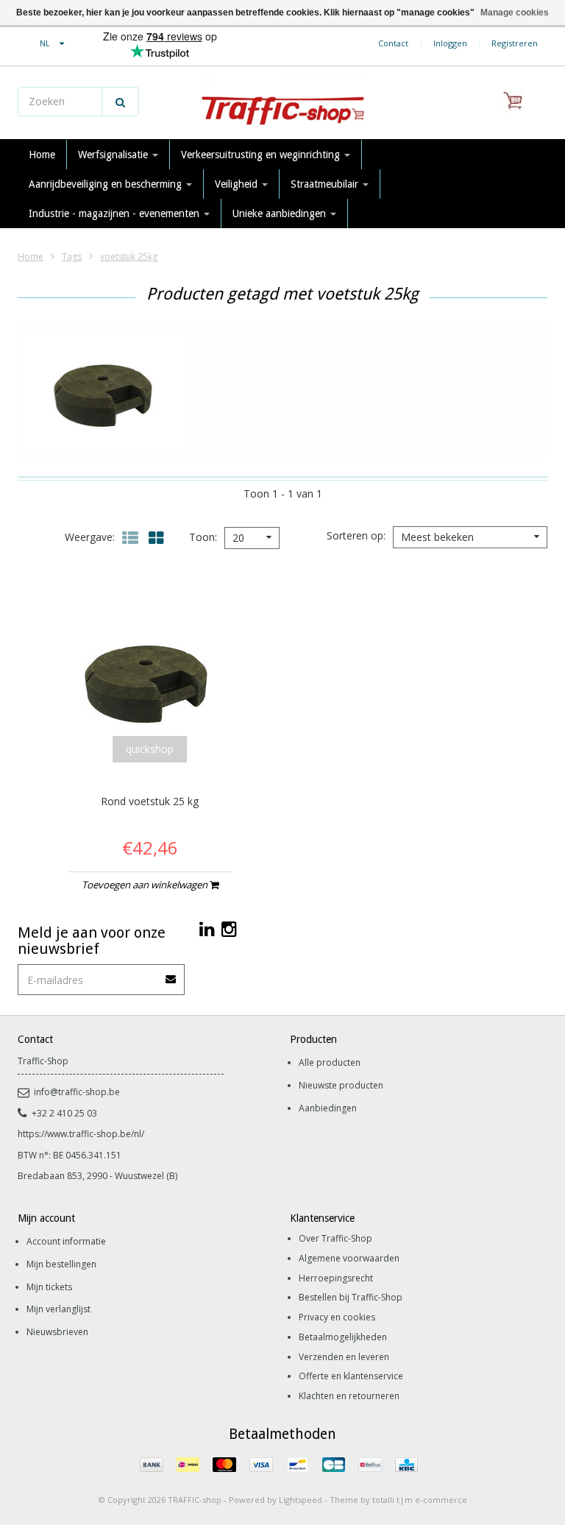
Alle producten (329, 1062)
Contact (393, 43)
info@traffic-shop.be (77, 1092)
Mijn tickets (49, 1287)
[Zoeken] (120, 101)
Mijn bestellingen (61, 1264)
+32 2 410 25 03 (64, 1113)
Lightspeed (300, 1499)
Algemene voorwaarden (349, 1258)
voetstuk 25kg (128, 256)
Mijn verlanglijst (58, 1309)
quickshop (150, 749)
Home (42, 154)
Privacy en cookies (337, 1317)
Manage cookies (514, 12)
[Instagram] (229, 928)
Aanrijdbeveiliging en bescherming (107, 184)
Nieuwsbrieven (57, 1332)
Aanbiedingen (328, 1108)
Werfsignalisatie (114, 154)
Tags (72, 256)
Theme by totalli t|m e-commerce (398, 1499)
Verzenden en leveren (344, 1357)
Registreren (514, 43)
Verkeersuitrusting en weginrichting (262, 154)
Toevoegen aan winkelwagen (146, 884)
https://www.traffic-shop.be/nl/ (81, 1134)
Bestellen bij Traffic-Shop (350, 1297)
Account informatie (66, 1241)
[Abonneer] (171, 974)
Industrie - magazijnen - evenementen (115, 213)
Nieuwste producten (341, 1085)
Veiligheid (237, 184)
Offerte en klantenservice (351, 1376)
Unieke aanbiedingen (280, 213)
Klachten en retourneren (349, 1396)
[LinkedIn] (207, 928)
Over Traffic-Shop (335, 1238)
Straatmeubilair (326, 184)
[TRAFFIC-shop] (282, 103)
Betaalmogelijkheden (343, 1337)
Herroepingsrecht (336, 1278)
